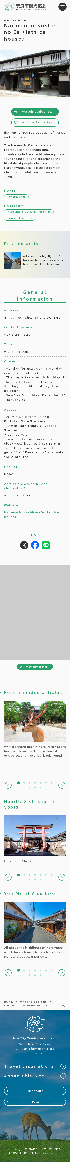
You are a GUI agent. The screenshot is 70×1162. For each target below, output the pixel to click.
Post (24, 545)
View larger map (37, 667)
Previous (8, 785)
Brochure (36, 1090)
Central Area (16, 197)
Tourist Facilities (19, 218)
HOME (8, 1002)
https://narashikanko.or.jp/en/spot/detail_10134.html (35, 839)
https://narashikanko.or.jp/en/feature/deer (35, 729)
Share (35, 545)
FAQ (35, 1101)
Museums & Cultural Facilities (29, 212)
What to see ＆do (33, 1002)
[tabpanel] (35, 729)
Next (62, 785)
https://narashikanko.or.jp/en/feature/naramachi (35, 260)
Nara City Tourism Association (25, 6)
